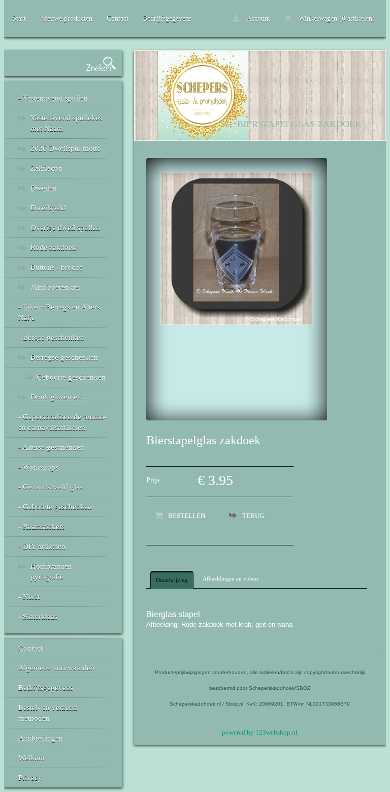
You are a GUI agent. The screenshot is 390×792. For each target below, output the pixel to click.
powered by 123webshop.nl (260, 732)
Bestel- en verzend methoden (47, 713)
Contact (117, 18)
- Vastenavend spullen (53, 98)
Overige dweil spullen (65, 228)
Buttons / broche (56, 267)
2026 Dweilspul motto (65, 148)
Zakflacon (46, 168)
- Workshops (38, 467)
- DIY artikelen (42, 546)
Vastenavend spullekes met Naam (66, 123)
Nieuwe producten (66, 18)
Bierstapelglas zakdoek (299, 124)
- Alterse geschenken (51, 447)
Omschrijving (172, 580)
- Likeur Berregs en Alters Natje (59, 312)
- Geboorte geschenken (55, 507)
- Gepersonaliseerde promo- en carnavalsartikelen (62, 422)
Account (257, 18)
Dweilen (43, 188)
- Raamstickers (41, 527)
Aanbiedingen (40, 738)
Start (19, 18)
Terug (253, 516)
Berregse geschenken (64, 357)
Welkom (31, 758)
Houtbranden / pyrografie (53, 571)
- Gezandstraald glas (50, 487)
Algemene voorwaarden (56, 668)
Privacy (30, 778)
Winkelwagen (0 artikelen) (336, 18)
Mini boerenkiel (55, 287)
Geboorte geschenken (71, 377)
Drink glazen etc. (57, 397)
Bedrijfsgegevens (167, 18)
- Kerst (29, 597)
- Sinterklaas (37, 617)
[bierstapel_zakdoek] (236, 322)
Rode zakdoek (53, 247)
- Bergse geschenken (51, 337)
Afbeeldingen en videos (230, 578)
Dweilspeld (48, 208)
